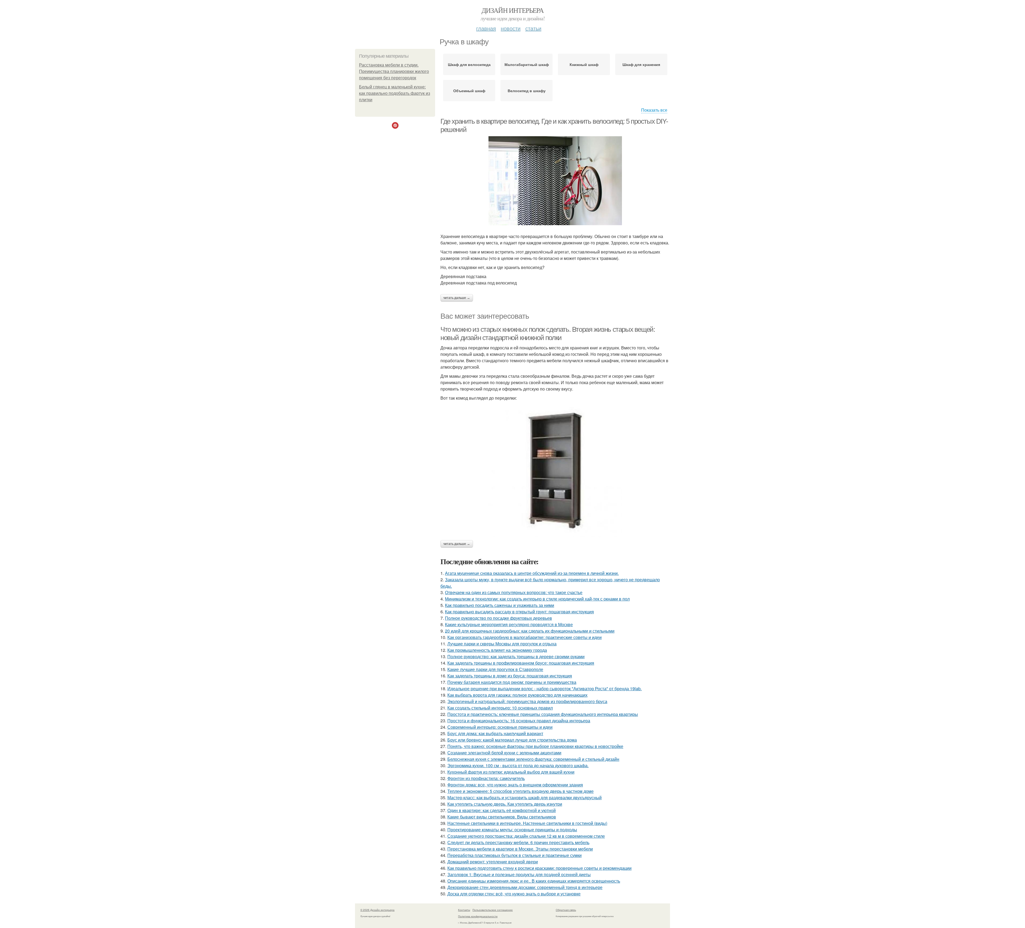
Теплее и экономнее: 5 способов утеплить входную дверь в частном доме (520, 791)
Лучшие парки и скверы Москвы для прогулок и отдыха (502, 644)
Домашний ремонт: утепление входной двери (492, 862)
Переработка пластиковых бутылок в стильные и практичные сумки (514, 855)
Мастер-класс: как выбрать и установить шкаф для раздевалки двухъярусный (524, 797)
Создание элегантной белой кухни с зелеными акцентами (504, 753)
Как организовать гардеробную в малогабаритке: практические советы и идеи (524, 637)
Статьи (533, 28)
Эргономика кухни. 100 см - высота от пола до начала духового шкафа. (518, 765)
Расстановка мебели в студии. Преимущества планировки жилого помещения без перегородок (394, 71)
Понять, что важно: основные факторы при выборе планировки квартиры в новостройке (535, 746)
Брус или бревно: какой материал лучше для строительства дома (512, 740)
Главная (486, 28)
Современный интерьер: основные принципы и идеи (500, 727)
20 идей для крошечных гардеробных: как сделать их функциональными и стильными (529, 631)
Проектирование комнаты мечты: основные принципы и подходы (512, 829)
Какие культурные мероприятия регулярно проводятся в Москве (509, 624)
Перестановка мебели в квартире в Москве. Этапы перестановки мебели (520, 849)
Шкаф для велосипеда (469, 64)
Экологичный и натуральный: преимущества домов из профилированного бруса (527, 701)
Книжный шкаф (584, 64)
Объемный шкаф (469, 90)
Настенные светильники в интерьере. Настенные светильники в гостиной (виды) (527, 823)
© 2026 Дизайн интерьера (377, 910)
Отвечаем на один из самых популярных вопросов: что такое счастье (513, 592)
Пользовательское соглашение (492, 910)
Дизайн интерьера (512, 10)
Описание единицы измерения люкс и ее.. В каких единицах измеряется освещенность (533, 881)
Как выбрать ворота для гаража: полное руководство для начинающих (517, 695)
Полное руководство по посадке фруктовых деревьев (498, 618)
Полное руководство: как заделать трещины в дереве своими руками (516, 656)
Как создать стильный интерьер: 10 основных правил (500, 708)
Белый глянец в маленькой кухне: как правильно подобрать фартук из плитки (394, 93)
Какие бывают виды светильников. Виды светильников (501, 817)
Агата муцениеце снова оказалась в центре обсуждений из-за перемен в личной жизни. (532, 573)
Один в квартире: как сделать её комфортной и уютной (501, 810)
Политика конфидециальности (478, 916)
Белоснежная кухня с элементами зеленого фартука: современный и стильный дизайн (533, 759)
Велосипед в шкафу (527, 90)
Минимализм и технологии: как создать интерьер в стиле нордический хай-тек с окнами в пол (537, 599)
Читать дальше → (456, 298)
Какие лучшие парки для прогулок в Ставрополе (495, 669)
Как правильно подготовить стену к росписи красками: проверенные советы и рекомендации (539, 868)
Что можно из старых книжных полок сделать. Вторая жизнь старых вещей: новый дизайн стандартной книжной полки (547, 333)
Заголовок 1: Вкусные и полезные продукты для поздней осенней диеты (519, 874)
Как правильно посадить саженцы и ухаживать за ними (499, 605)
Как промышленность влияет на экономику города (497, 650)
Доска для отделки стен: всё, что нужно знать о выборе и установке (514, 894)
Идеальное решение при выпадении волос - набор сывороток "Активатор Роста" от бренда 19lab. (544, 688)
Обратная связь (566, 910)
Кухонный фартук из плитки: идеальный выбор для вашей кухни (510, 772)
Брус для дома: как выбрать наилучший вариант (495, 733)
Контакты (464, 910)
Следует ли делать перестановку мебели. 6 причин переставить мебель (518, 842)
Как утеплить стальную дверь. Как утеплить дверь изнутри (504, 804)
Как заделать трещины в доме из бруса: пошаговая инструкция (509, 676)
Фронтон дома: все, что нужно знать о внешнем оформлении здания (515, 785)
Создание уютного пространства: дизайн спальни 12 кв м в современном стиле (526, 836)
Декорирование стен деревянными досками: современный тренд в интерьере (524, 887)
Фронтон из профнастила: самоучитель (486, 778)
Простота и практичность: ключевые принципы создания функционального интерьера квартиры (542, 714)
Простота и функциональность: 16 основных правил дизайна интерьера (518, 721)
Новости (511, 28)
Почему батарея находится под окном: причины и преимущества (511, 682)
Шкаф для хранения (641, 64)
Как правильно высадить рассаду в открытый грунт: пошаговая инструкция (519, 612)
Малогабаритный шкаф (526, 64)
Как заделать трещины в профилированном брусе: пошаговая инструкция (520, 663)
